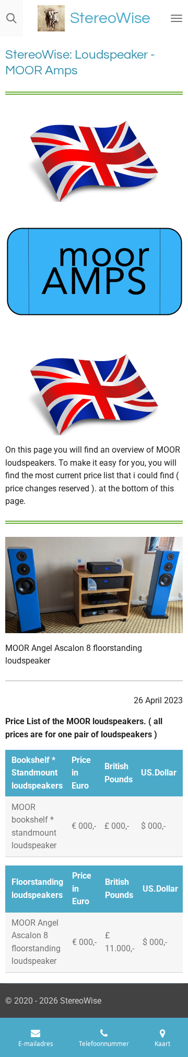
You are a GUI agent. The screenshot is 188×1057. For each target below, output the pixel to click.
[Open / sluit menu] (176, 18)
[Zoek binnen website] (11, 18)
